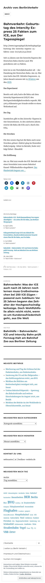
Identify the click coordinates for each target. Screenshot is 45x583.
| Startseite (8, 543)
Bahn (27, 493)
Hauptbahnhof (22, 514)
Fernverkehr (29, 507)
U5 (32, 528)
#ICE (9, 82)
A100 (5, 493)
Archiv (6, 477)
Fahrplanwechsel (17, 507)
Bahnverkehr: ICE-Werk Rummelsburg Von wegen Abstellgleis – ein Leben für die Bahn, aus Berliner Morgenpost (21, 220)
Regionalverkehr (22, 521)
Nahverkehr (14, 518)
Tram (28, 528)
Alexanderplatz (12, 493)
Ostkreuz (28, 518)
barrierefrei (6, 497)
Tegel (23, 527)
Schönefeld (8, 524)
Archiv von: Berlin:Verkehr (20, 7)
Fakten (6, 269)
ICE (10, 269)
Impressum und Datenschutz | (16, 554)
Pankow (36, 518)
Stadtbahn (27, 524)
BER (27, 497)
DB (22, 503)
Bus (5, 503)
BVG (11, 502)
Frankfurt (21, 511)
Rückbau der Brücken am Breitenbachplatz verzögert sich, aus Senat (21, 384)
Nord (22, 518)
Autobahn (21, 493)
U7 (35, 528)
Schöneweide (19, 524)
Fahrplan (6, 507)
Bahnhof (33, 493)
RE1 (13, 521)
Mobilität (6, 518)
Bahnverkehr (32, 267)
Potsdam (7, 521)
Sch (39, 521)
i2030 (31, 515)
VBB (5, 532)
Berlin (34, 497)
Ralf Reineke (11, 267)
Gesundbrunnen (8, 515)
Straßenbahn (11, 527)
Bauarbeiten (17, 497)
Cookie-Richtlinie (25, 574)
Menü (7, 14)
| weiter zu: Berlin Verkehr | (15, 548)
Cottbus (17, 503)
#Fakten (32, 79)
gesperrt (27, 511)
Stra (34, 524)
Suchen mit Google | (12, 559)
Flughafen (10, 510)
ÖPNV (12, 532)
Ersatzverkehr (29, 503)
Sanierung (33, 521)
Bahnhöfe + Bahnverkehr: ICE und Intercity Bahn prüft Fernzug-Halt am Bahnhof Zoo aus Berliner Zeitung (20, 250)
